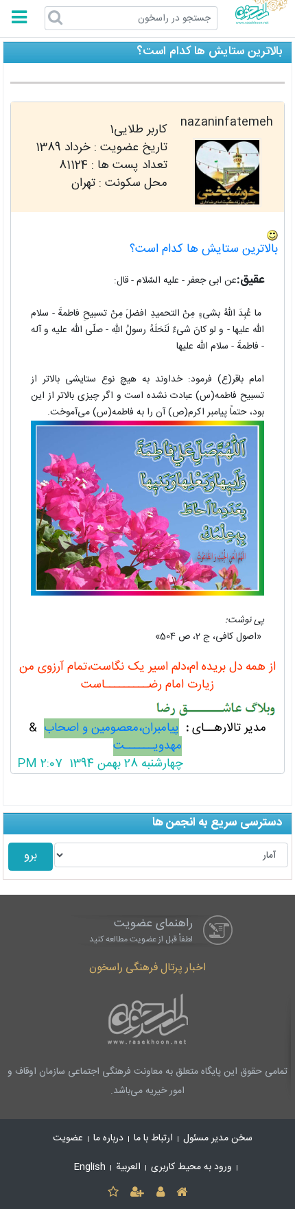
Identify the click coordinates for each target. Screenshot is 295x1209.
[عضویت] (137, 1193)
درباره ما (108, 1138)
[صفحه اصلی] (181, 1193)
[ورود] (160, 1193)
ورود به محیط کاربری (191, 1167)
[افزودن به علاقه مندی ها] (113, 1193)
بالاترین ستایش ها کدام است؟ (204, 249)
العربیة (128, 1167)
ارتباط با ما (153, 1138)
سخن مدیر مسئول (217, 1138)
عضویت (68, 1138)
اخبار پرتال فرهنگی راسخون (147, 968)
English (90, 1167)
